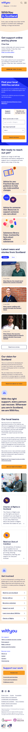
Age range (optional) (9, 127)
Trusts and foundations (10, 679)
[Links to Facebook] (9, 691)
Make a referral (5, 644)
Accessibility (18, 695)
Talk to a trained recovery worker (11, 639)
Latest (3, 656)
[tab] (5, 257)
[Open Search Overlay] (21, 3)
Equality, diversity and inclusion (9, 703)
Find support (5, 642)
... (1, 6)
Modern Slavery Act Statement (9, 697)
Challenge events (8, 682)
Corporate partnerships (10, 677)
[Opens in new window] (7, 720)
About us (6, 6)
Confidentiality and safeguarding (9, 699)
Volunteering (5, 661)
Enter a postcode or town (10, 118)
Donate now (14, 673)
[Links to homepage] (14, 631)
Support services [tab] (7, 112)
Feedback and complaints (7, 701)
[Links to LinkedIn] (2, 691)
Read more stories (14, 347)
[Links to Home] (5, 3)
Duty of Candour (20, 701)
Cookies (12, 695)
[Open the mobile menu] (25, 3)
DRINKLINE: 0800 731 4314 (14, 69)
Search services (14, 137)
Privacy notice (4, 695)
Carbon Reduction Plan (7, 705)
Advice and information (8, 647)
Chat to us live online (7, 52)
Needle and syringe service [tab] (20, 112)
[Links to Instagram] (6, 691)
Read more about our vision (14, 383)
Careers (3, 658)
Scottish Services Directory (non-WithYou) (11, 102)
